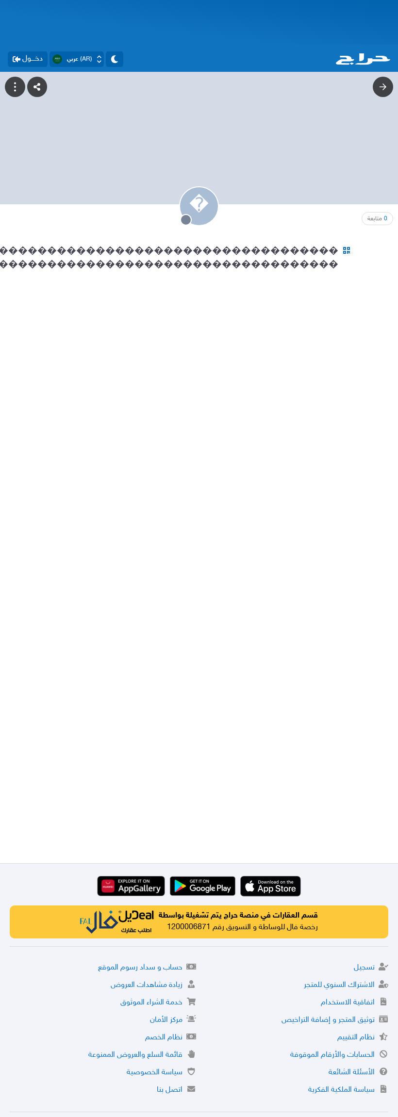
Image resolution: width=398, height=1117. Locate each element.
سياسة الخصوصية (154, 1072)
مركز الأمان (166, 1020)
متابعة (377, 218)
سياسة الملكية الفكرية (341, 1090)
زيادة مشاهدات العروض (146, 985)
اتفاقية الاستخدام (348, 1002)
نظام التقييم (356, 1037)
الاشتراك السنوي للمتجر (339, 985)
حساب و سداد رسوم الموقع (140, 967)
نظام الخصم (163, 1037)
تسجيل (364, 967)
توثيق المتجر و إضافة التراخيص (328, 1020)
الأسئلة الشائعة (352, 1072)
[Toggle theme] (114, 59)
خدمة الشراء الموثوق (151, 1002)
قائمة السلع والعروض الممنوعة (135, 1055)
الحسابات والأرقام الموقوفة (332, 1055)
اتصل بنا (169, 1090)
